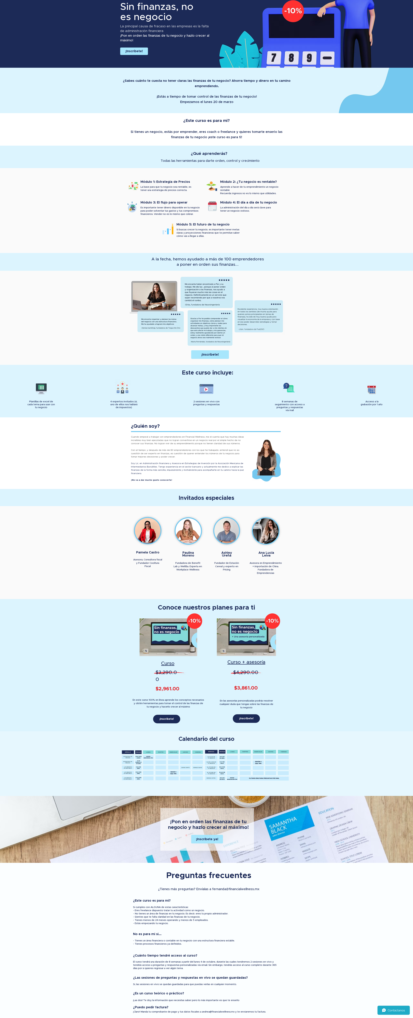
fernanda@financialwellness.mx (235, 889)
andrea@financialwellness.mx (218, 1012)
